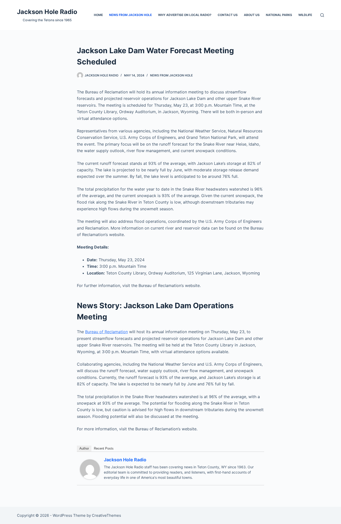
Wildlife (305, 15)
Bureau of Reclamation (106, 331)
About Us (252, 15)
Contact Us (228, 15)
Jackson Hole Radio (47, 11)
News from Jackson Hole (130, 15)
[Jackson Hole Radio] (90, 469)
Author (84, 448)
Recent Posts (104, 448)
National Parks (279, 15)
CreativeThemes (106, 515)
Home (98, 15)
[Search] (322, 15)
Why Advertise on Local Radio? (184, 15)
